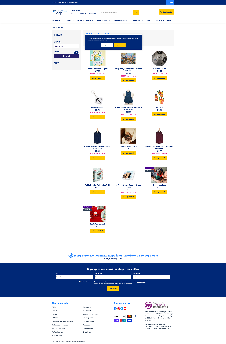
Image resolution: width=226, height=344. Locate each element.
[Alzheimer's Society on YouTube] (125, 309)
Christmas (67, 20)
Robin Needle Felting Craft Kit (97, 185)
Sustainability (57, 335)
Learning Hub (88, 328)
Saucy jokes (159, 107)
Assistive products (84, 20)
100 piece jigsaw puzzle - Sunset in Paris (128, 69)
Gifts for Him (61, 27)
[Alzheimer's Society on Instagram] (118, 309)
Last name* (137, 273)
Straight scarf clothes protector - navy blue (97, 147)
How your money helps (113, 259)
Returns (55, 314)
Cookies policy (88, 321)
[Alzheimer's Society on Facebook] (115, 309)
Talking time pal (97, 107)
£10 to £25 (66, 56)
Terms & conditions (90, 314)
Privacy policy (88, 318)
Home (53, 27)
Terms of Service (58, 328)
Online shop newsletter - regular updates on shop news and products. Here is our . (114, 282)
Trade (168, 20)
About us (86, 325)
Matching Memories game (97, 68)
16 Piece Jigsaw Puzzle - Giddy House (128, 186)
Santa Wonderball (97, 224)
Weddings (137, 20)
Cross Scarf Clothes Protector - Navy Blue (128, 108)
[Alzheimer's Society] (59, 12)
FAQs (54, 307)
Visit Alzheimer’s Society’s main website (66, 2)
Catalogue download (60, 325)
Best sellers (56, 20)
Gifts (148, 20)
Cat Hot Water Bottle (128, 146)
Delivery (55, 311)
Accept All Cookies (119, 45)
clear (76, 53)
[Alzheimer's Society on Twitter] (121, 309)
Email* (58, 273)
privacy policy (141, 282)
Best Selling (59, 46)
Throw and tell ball (159, 68)
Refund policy (57, 332)
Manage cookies (107, 45)
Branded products (120, 20)
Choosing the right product (62, 321)
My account (87, 311)
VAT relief (55, 318)
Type (56, 62)
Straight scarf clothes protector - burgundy (159, 147)
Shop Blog (87, 332)
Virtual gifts (159, 20)
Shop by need (102, 20)
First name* (98, 273)
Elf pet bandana (159, 185)
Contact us (87, 307)
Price (56, 51)
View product (97, 78)
